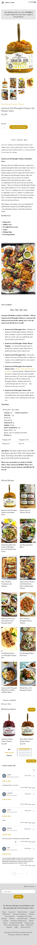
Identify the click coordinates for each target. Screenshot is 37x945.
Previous (4, 704)
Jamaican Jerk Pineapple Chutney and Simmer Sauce (9, 512)
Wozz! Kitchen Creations (9, 104)
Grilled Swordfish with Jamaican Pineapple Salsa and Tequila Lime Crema (8, 548)
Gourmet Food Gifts (16, 923)
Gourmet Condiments (19, 914)
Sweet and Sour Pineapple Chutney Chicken (26, 620)
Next (9, 704)
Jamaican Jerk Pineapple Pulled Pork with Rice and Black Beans (9, 690)
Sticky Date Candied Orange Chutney (26, 740)
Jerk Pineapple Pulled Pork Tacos (27, 654)
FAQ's (16, 927)
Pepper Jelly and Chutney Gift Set (25, 511)
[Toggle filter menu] (33, 770)
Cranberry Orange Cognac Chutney (7, 740)
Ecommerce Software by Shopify (18, 935)
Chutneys (12, 918)
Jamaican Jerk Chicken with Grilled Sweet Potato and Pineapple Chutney (27, 585)
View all (31, 710)
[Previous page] (10, 873)
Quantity (3, 123)
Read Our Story (23, 912)
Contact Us (12, 912)
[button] (30, 788)
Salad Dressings (22, 918)
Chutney (21, 104)
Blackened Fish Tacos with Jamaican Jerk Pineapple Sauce (8, 620)
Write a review (31, 761)
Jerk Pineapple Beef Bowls (26, 546)
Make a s (18, 369)
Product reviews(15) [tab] (8, 766)
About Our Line (25, 927)
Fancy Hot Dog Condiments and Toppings (6, 584)
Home (4, 912)
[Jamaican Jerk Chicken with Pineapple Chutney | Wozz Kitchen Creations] (18, 294)
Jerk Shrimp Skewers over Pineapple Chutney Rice (8, 655)
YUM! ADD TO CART (19, 127)
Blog (22, 925)
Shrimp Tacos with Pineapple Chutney (26, 689)
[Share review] (34, 776)
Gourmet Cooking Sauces (19, 921)
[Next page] (27, 873)
